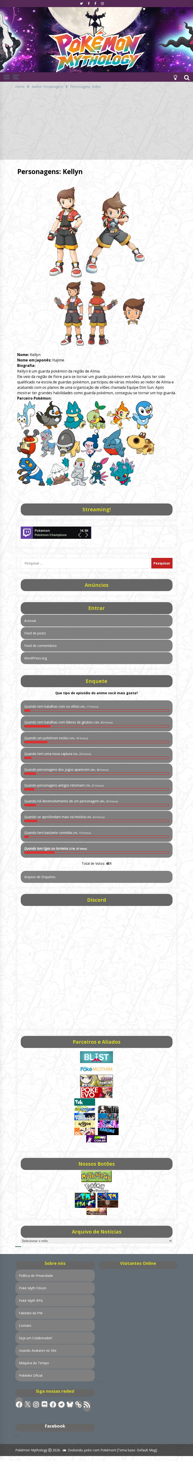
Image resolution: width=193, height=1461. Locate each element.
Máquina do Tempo (34, 1363)
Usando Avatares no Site (37, 1350)
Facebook (55, 1426)
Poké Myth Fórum (32, 1288)
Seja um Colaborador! (35, 1338)
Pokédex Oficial (30, 1375)
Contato (25, 1325)
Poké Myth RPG (31, 1300)
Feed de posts (35, 633)
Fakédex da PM (30, 1313)
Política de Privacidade (36, 1275)
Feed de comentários (40, 645)
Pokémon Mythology (31, 1450)
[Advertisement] (96, 127)
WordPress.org (35, 658)
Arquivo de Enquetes (40, 877)
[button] (175, 77)
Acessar (30, 620)
